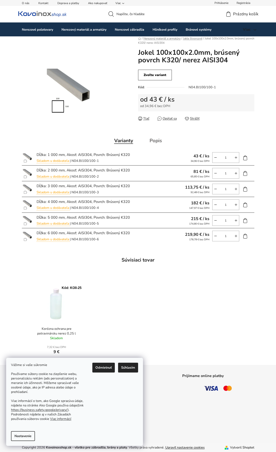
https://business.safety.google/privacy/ (39, 410)
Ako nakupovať (97, 3)
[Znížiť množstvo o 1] (215, 157)
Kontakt (43, 3)
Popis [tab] (156, 140)
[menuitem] (37, 29)
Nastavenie (23, 436)
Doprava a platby (68, 3)
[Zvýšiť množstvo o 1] (236, 157)
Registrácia (243, 3)
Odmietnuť (103, 367)
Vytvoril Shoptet (242, 447)
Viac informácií (60, 419)
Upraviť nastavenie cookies (185, 447)
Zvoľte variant (155, 75)
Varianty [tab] (123, 140)
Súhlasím (128, 367)
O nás (25, 3)
